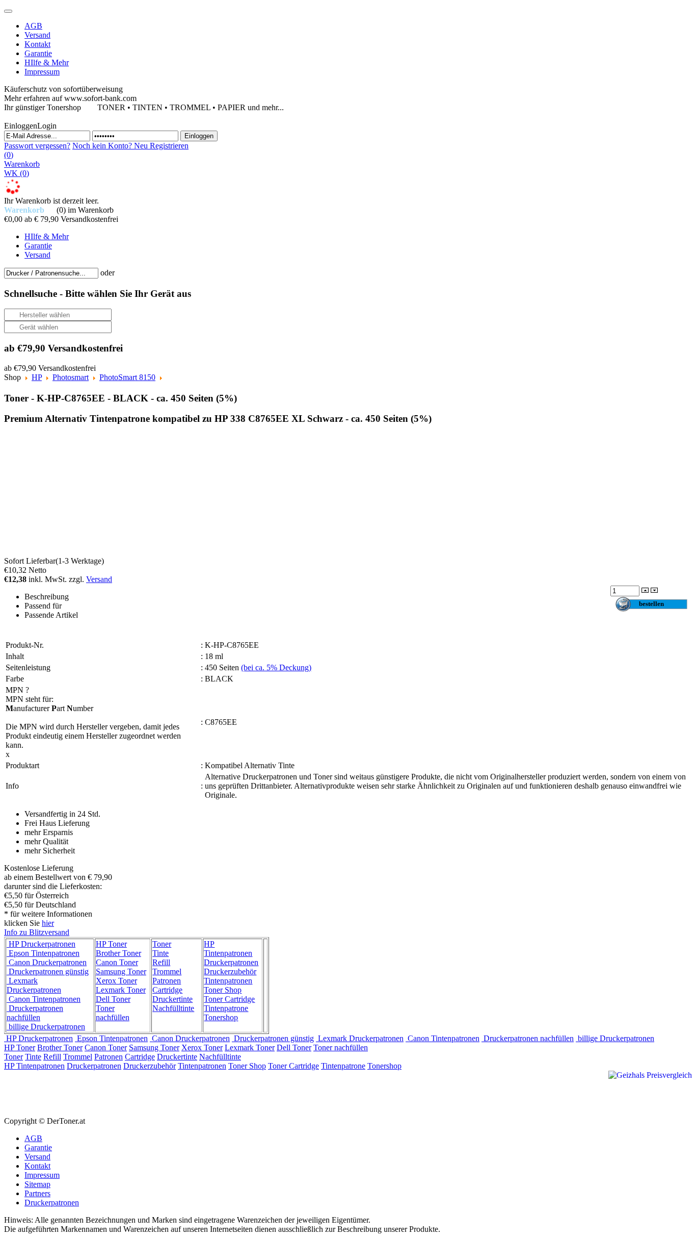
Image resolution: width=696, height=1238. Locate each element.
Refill (161, 962)
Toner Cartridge (229, 999)
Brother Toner (118, 953)
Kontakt (37, 1165)
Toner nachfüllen (112, 1013)
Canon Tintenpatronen (44, 999)
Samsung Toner (121, 971)
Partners (37, 1193)
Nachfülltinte (173, 1008)
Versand (99, 579)
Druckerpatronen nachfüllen (35, 1013)
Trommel (166, 971)
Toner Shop (223, 990)
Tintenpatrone (226, 1008)
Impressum (42, 1175)
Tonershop (221, 1017)
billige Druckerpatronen (46, 1026)
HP (37, 377)
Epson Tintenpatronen (43, 953)
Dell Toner (113, 999)
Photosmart (70, 377)
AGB (33, 1138)
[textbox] (51, 273)
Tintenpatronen (228, 980)
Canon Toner (117, 962)
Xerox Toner (116, 980)
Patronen (166, 980)
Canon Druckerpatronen (47, 962)
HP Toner (111, 944)
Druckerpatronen (231, 962)
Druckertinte (172, 999)
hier (48, 923)
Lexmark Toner (121, 990)
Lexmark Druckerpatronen (34, 985)
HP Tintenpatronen (228, 948)
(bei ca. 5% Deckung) (276, 667)
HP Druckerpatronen (41, 944)
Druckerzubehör (230, 971)
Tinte (160, 953)
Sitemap (37, 1184)
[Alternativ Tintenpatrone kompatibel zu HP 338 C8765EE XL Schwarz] (88, 495)
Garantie (38, 1147)
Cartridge (167, 990)
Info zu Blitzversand (36, 932)
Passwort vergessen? (37, 145)
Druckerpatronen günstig (48, 971)
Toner (161, 944)
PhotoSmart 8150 (127, 377)
